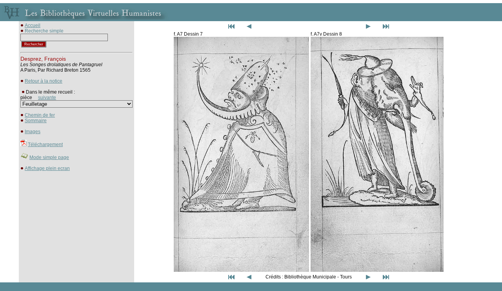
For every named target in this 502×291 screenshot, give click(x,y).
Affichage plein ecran (47, 168)
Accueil (32, 25)
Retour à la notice (43, 81)
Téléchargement (45, 144)
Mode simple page (49, 157)
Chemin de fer (40, 115)
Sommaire (36, 120)
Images (32, 131)
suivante (47, 97)
